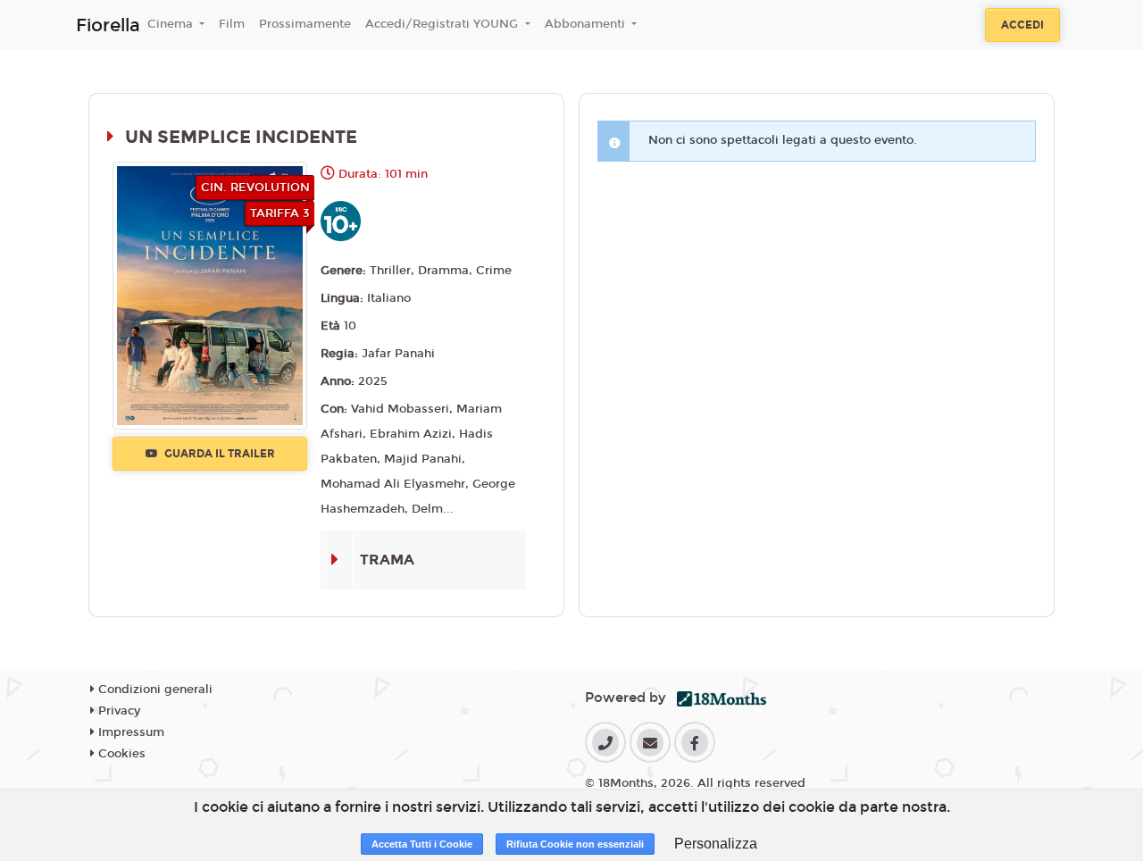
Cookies (120, 754)
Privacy (117, 711)
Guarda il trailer (218, 453)
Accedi (1022, 25)
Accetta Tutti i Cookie (421, 844)
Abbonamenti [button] (587, 24)
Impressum (129, 732)
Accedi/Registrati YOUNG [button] (443, 24)
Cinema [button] (171, 24)
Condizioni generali (154, 689)
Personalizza (715, 843)
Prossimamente (305, 24)
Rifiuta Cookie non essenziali (575, 844)
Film (232, 24)
